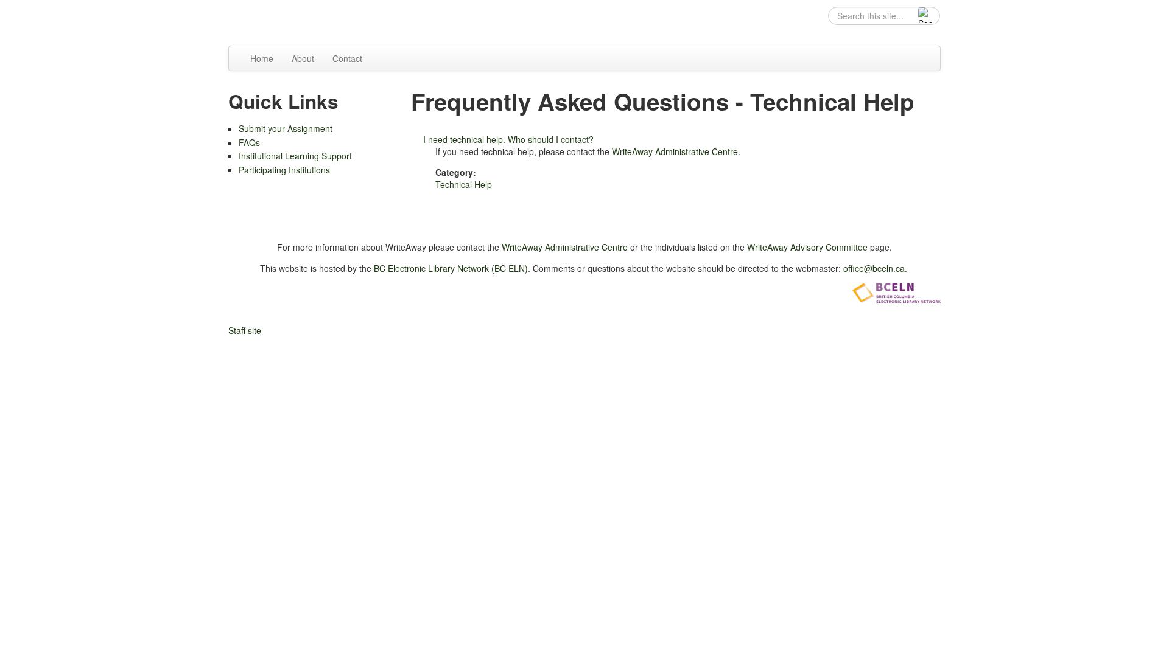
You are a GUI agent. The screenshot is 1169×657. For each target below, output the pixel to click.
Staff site (244, 330)
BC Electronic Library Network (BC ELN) (451, 268)
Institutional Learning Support (295, 156)
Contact (347, 58)
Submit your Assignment (285, 128)
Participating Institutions (284, 170)
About (303, 58)
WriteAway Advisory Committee (807, 247)
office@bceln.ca (874, 268)
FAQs (249, 142)
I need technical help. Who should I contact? (508, 139)
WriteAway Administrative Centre (675, 151)
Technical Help (463, 184)
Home (261, 58)
